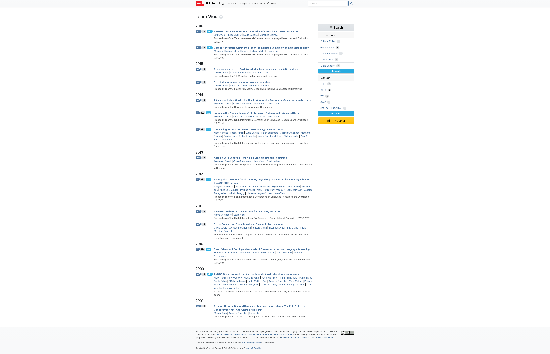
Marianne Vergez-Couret (259, 193)
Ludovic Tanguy (236, 193)
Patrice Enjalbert (269, 277)
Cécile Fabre (293, 186)
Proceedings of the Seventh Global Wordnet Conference (243, 107)
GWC (323, 102)
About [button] (231, 3)
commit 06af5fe (253, 348)
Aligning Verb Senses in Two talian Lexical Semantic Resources (250, 157)
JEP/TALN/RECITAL (331, 108)
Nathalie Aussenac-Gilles (243, 72)
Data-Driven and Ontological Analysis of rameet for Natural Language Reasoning (262, 249)
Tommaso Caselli (222, 103)
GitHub (273, 3)
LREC (323, 83)
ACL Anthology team (251, 342)
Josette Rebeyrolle (249, 284)
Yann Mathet (295, 281)
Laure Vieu (219, 34)
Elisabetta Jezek (277, 227)
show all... (336, 71)
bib (203, 31)
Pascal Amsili (237, 132)
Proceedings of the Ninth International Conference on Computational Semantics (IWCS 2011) (262, 218)
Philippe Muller (234, 34)
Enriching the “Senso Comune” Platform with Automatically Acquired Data (256, 113)
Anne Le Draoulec (229, 189)
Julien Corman (221, 72)
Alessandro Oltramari (240, 227)
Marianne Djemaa (269, 34)
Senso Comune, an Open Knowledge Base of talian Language (249, 224)
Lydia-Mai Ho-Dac (257, 281)
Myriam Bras (278, 186)
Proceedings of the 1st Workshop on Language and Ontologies (246, 76)
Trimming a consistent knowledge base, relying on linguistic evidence (256, 69)
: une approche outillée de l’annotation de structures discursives (256, 274)
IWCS (323, 90)
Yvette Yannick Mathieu (270, 136)
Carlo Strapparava (242, 103)
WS (322, 96)
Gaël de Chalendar (289, 132)
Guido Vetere (273, 103)
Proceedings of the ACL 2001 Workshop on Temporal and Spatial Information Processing (260, 316)
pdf (198, 31)
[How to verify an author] (221, 16)
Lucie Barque (252, 132)
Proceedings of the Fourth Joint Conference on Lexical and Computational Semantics (258, 88)
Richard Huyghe (247, 136)
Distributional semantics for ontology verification (242, 82)
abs (209, 31)
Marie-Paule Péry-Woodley (271, 189)
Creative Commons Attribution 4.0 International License (307, 337)
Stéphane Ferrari (237, 281)
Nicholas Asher (243, 186)
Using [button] (242, 3)
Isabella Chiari (260, 227)
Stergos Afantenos (224, 186)
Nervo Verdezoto (223, 214)
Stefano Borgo (284, 252)
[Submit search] (351, 3)
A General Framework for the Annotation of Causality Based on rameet (256, 31)
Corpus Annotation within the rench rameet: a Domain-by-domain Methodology (261, 47)
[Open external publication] (198, 112)
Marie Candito (250, 34)
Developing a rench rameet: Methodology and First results (249, 129)
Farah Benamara (269, 132)
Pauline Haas (230, 136)
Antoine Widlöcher (229, 288)
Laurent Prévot (294, 189)
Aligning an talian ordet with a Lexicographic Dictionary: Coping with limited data (262, 100)
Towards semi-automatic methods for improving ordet (247, 211)
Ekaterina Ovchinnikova (226, 252)
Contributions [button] (256, 3)
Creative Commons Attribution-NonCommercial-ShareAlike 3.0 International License (253, 334)
